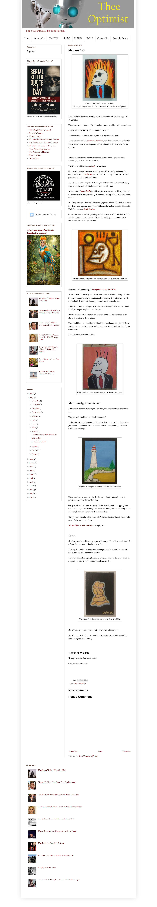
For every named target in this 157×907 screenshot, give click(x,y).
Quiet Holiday (35, 136)
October (35, 408)
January (35, 454)
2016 (32, 482)
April (34, 431)
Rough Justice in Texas (47, 867)
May (34, 428)
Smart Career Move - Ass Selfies (49, 360)
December (36, 401)
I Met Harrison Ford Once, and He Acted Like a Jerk (49, 311)
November (36, 405)
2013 (31, 493)
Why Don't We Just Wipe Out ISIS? (49, 299)
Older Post (126, 751)
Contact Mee (103, 38)
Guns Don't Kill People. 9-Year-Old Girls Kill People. (48, 349)
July (34, 420)
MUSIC (66, 38)
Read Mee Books (120, 38)
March (35, 446)
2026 (32, 393)
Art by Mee (33, 158)
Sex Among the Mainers (39, 152)
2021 (31, 466)
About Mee (39, 38)
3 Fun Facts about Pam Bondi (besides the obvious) (40, 232)
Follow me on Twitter (32, 214)
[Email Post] (74, 680)
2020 (32, 470)
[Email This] (78, 680)
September (36, 412)
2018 (32, 478)
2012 (31, 497)
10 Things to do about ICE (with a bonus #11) (55, 855)
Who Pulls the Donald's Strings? (51, 843)
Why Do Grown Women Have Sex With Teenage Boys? (49, 337)
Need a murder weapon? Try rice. (42, 146)
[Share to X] (83, 680)
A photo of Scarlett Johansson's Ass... (47, 372)
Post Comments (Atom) (88, 756)
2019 (32, 474)
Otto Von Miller (80, 683)
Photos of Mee (35, 155)
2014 (32, 489)
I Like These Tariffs (39, 442)
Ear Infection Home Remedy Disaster (44, 139)
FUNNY (78, 38)
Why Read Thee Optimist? (40, 130)
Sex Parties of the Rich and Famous (43, 143)
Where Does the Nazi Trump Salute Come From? (57, 831)
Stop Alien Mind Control (39, 149)
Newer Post (73, 751)
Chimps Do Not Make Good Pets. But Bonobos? (49, 324)
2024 (32, 459)
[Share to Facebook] (85, 680)
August (35, 416)
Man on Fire (36, 438)
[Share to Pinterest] (87, 680)
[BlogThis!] (81, 680)
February (36, 450)
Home (27, 38)
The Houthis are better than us (44, 434)
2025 (32, 397)
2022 (32, 463)
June (34, 424)
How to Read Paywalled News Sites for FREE (56, 819)
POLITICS (54, 38)
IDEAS (90, 38)
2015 (31, 486)
